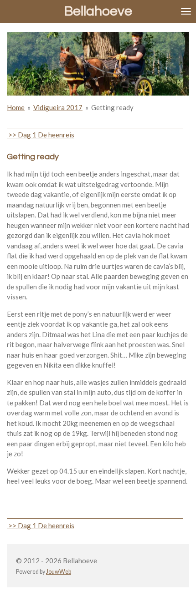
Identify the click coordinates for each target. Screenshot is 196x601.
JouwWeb (58, 571)
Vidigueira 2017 (58, 107)
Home (16, 107)
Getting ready (112, 107)
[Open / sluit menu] (186, 11)
